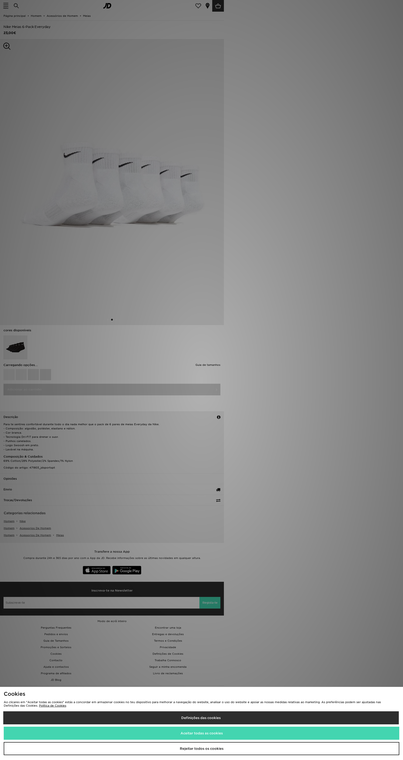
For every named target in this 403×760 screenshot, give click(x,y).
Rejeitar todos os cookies (201, 748)
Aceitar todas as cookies (202, 733)
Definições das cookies (201, 718)
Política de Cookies (52, 705)
